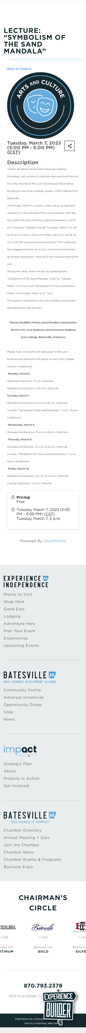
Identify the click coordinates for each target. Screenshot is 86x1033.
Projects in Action (22, 778)
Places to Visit (18, 594)
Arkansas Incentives (24, 697)
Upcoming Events (21, 645)
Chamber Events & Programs (32, 859)
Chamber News (19, 852)
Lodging (12, 616)
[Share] (69, 146)
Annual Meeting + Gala (27, 837)
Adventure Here (19, 623)
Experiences (16, 638)
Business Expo (18, 867)
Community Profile (22, 690)
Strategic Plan (18, 764)
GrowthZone (54, 541)
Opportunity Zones (23, 705)
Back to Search (19, 69)
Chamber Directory (23, 830)
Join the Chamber (21, 845)
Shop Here (14, 602)
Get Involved (16, 786)
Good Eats (14, 609)
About (10, 771)
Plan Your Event (20, 631)
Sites (8, 712)
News (9, 719)
